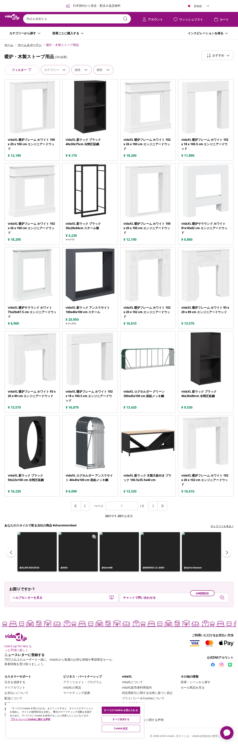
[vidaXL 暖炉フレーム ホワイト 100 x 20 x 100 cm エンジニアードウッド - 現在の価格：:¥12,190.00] (32, 106)
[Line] (230, 665)
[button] (37, 551)
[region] (75, 720)
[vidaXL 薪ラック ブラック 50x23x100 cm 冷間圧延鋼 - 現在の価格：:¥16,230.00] (32, 442)
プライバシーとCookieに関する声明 (30, 719)
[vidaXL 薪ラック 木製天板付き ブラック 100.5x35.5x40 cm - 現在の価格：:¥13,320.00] (147, 442)
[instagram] (221, 665)
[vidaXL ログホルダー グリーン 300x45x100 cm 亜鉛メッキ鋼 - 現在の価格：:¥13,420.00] (147, 358)
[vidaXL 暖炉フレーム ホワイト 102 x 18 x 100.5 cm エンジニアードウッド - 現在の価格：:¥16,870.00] (90, 358)
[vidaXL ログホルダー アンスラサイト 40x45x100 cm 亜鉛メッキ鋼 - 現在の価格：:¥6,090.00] (90, 442)
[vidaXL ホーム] (12, 17)
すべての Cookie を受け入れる (121, 710)
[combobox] (77, 18)
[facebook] (213, 665)
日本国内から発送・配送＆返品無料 (96, 6)
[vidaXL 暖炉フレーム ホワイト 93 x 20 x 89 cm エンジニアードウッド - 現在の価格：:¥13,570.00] (205, 274)
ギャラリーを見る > (222, 526)
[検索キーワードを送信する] (125, 19)
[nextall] (162, 505)
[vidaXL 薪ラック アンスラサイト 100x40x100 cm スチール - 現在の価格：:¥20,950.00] (90, 274)
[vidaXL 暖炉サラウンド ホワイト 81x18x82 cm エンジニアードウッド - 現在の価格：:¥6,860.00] (205, 190)
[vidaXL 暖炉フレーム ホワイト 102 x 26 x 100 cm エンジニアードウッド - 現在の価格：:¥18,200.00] (147, 106)
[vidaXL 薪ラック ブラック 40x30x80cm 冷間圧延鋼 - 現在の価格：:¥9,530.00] (205, 358)
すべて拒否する (121, 719)
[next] (153, 505)
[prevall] (76, 505)
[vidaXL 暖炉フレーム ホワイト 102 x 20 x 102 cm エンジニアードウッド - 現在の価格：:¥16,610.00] (147, 274)
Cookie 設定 (121, 728)
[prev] (85, 505)
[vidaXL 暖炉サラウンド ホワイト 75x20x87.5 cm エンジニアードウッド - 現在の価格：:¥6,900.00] (32, 274)
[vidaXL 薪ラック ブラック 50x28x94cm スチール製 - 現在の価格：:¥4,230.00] (90, 190)
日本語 (198, 6)
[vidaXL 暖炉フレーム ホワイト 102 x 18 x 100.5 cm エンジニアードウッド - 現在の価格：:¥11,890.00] (205, 106)
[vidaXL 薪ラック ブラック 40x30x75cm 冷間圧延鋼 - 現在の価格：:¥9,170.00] (90, 106)
